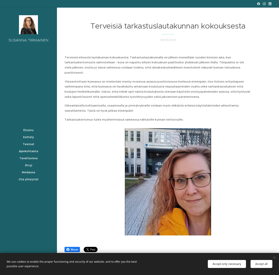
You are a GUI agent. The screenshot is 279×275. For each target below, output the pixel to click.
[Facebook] (258, 4)
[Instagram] (264, 4)
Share (74, 249)
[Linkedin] (270, 4)
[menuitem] (28, 130)
